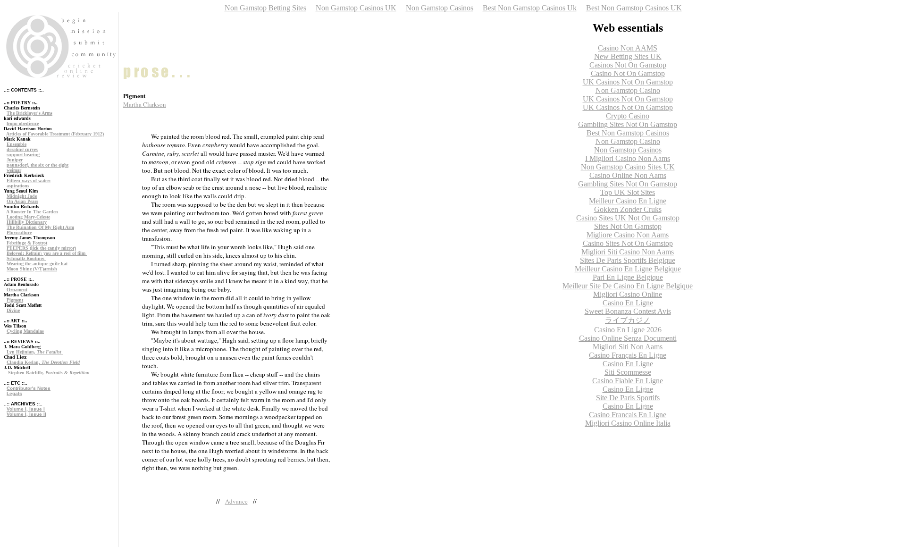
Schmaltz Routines (26, 258)
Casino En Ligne (628, 303)
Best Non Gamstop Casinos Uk (530, 8)
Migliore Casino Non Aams (628, 235)
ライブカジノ (627, 320)
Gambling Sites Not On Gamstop (627, 124)
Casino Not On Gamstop (628, 73)
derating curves (22, 149)
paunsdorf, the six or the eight (37, 165)
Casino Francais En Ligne (627, 415)
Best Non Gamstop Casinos (628, 133)
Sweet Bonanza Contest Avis (628, 311)
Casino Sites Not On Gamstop (628, 243)
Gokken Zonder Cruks (628, 209)
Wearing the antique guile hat (37, 263)
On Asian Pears (22, 201)
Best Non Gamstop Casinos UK (634, 8)
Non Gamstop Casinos (439, 8)
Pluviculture (19, 232)
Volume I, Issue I (26, 409)
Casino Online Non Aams (627, 175)
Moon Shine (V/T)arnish (32, 268)
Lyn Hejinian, (34, 351)
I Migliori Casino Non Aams (627, 158)
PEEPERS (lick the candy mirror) (41, 248)
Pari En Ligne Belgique (628, 277)
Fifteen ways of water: (28, 180)
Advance (236, 501)
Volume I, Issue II (26, 414)
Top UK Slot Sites (627, 192)
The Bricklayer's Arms (29, 113)
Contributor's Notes (28, 388)
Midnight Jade (22, 196)
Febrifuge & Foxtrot (27, 242)
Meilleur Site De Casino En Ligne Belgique (627, 286)
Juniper (15, 159)
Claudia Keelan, (43, 362)
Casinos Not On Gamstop (627, 65)
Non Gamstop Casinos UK (356, 8)
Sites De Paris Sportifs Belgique (627, 260)
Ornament (17, 289)
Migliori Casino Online (627, 294)
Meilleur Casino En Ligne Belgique (628, 269)
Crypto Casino (627, 116)
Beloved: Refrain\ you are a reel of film (47, 253)
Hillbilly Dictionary (27, 222)
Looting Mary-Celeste (28, 216)
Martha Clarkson (144, 104)
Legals (14, 393)
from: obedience (23, 123)
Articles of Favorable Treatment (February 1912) (55, 133)
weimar (14, 170)
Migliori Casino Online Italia (628, 423)
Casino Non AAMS (627, 48)
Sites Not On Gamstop (628, 226)
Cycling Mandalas (25, 331)
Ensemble (16, 144)
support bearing (23, 154)
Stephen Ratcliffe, (49, 372)
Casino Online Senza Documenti (628, 338)
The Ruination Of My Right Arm (40, 227)
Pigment (15, 300)
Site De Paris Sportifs (628, 398)
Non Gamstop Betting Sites (265, 8)
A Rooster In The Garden (32, 211)
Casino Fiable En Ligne (627, 381)
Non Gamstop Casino (628, 90)
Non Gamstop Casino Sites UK (628, 167)
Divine (13, 310)
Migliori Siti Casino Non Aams (627, 252)
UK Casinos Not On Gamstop (628, 82)
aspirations (18, 185)
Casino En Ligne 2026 (628, 330)
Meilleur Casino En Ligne (627, 201)
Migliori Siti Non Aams (628, 347)
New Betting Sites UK (628, 56)
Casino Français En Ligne (627, 355)
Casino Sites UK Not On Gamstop (628, 218)
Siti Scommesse (627, 372)
